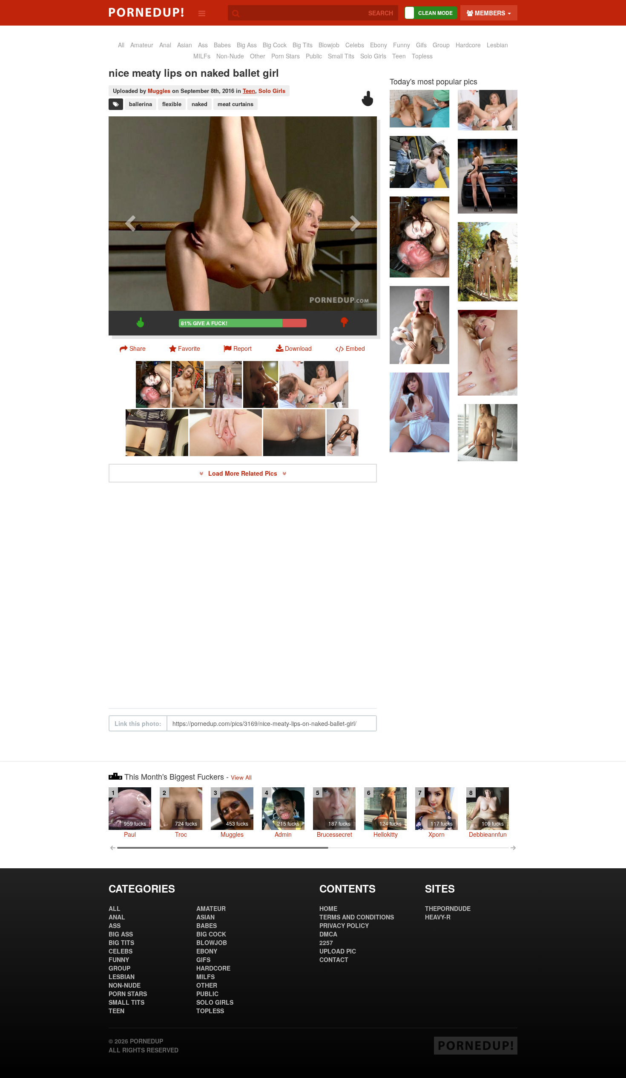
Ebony (378, 44)
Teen (399, 56)
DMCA (328, 934)
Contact (333, 959)
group (441, 44)
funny (401, 44)
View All (241, 777)
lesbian (497, 44)
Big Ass (247, 44)
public (314, 56)
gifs (421, 44)
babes (222, 44)
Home (328, 908)
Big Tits (303, 44)
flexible (171, 104)
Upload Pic (337, 951)
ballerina (140, 104)
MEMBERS (490, 13)
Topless (422, 56)
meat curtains (235, 104)
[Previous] (130, 225)
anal (165, 44)
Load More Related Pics (243, 473)
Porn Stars (285, 56)
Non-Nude (230, 56)
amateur (141, 44)
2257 (326, 942)
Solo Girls (373, 56)
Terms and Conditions (356, 917)
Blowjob (329, 44)
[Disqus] (243, 595)
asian (184, 44)
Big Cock (275, 44)
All (121, 44)
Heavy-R (438, 917)
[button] (237, 348)
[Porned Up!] (146, 12)
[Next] (355, 225)
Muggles (159, 91)
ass (203, 44)
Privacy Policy (344, 925)
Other (257, 56)
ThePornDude (448, 908)
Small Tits (341, 56)
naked (199, 104)
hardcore (468, 44)
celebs (354, 44)
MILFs (201, 56)
